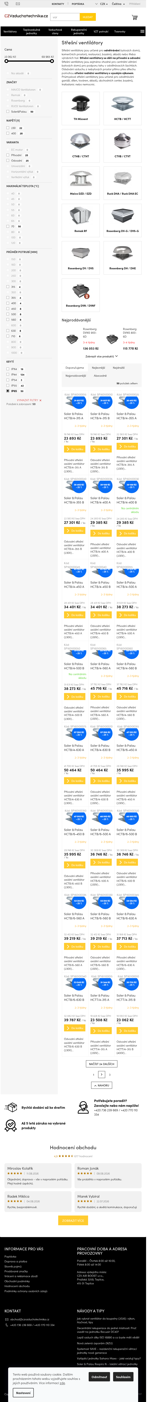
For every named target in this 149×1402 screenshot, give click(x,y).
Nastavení (23, 1393)
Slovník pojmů (13, 1266)
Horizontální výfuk (24, 171)
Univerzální (20, 166)
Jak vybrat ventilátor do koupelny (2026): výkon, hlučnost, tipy (106, 1320)
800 (16, 342)
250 (16, 275)
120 (16, 243)
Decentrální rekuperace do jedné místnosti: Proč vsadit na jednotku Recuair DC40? (106, 1330)
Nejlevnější (98, 367)
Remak (18, 95)
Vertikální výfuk (23, 177)
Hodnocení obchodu (73, 1147)
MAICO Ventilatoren (26, 89)
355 (16, 297)
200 (16, 270)
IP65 (17, 391)
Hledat (88, 17)
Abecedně (100, 375)
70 (16, 226)
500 (16, 314)
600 (16, 325)
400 (17, 133)
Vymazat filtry (27, 400)
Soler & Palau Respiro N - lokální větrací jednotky (107, 1364)
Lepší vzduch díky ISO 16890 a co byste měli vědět (108, 1337)
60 (15, 215)
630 (16, 331)
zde (62, 1383)
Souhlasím (123, 1377)
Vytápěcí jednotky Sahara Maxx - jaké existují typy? (109, 1358)
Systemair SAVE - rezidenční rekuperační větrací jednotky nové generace (107, 1350)
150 (16, 259)
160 (16, 264)
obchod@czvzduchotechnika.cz (29, 1319)
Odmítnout (99, 1377)
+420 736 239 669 (106, 1110)
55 (15, 210)
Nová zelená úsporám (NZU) (95, 1343)
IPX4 (17, 369)
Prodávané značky (16, 1271)
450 (16, 309)
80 (15, 232)
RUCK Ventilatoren (25, 106)
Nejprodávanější (76, 375)
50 (15, 204)
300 (16, 281)
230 (16, 128)
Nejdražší (119, 367)
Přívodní (19, 155)
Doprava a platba (15, 1261)
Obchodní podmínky (17, 1281)
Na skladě (20, 73)
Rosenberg (20, 100)
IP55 (17, 385)
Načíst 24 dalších (101, 1064)
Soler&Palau (22, 111)
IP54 (16, 380)
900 (16, 347)
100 (16, 237)
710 (16, 336)
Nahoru (103, 1085)
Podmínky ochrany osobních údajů (25, 1291)
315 (16, 287)
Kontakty (58, 4)
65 (15, 221)
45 (15, 199)
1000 (16, 352)
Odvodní (20, 160)
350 (16, 292)
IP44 (17, 374)
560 (16, 319)
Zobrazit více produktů (100, 356)
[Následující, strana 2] (101, 1074)
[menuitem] (10, 31)
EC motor (19, 149)
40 (15, 193)
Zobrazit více (73, 1220)
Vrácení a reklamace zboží (21, 1276)
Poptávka (78, 4)
